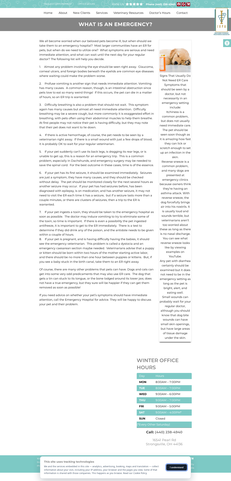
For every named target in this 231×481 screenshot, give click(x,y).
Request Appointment (58, 4)
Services (102, 13)
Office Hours (86, 4)
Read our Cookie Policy (135, 473)
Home (48, 13)
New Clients (81, 13)
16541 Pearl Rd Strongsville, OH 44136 (164, 442)
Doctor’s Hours (159, 13)
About (63, 13)
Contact (182, 13)
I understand (177, 467)
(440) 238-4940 (165, 4)
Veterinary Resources (128, 13)
